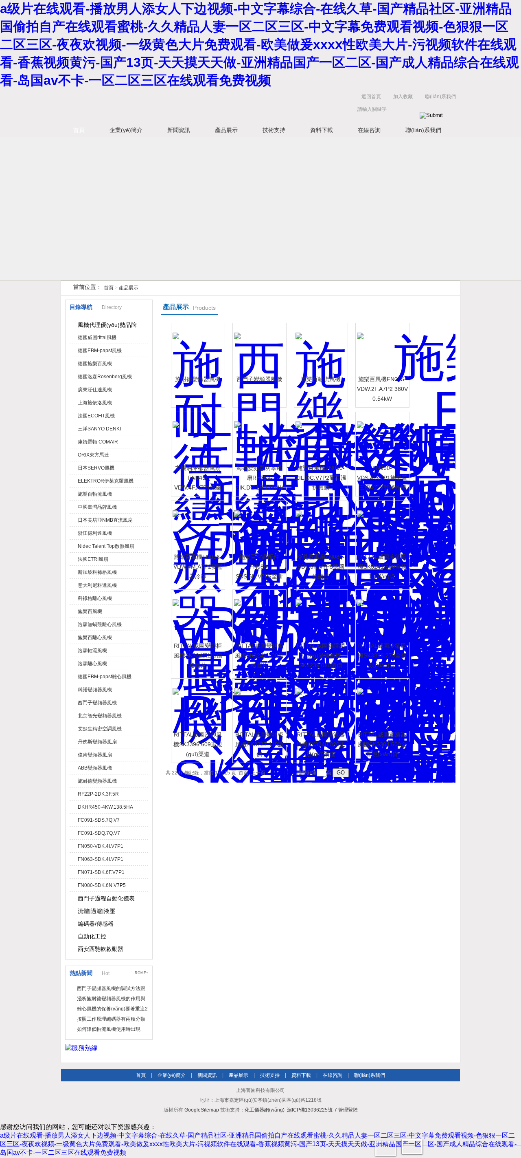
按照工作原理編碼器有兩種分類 (111, 1019)
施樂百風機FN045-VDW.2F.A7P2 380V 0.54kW (382, 389)
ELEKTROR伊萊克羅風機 (106, 481)
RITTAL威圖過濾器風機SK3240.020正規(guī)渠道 (320, 744)
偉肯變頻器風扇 (95, 755)
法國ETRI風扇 (93, 559)
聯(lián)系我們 (440, 96)
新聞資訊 (178, 130)
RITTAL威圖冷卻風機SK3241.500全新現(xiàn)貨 (382, 567)
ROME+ (141, 973)
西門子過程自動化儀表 (106, 898)
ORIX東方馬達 (93, 455)
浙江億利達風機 (95, 533)
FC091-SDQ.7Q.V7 (99, 833)
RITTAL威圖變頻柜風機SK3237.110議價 (259, 744)
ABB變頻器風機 (95, 768)
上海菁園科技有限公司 (187, 105)
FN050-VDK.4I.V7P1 (100, 846)
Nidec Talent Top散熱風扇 (106, 546)
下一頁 (275, 773)
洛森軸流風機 (92, 650)
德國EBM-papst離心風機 (104, 676)
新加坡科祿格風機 (97, 572)
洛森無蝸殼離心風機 (100, 624)
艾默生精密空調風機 (100, 729)
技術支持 (274, 130)
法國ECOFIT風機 (96, 416)
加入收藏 (403, 96)
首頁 (79, 130)
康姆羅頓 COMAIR (98, 442)
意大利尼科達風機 (97, 585)
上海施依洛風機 (95, 403)
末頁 (290, 773)
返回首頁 (371, 96)
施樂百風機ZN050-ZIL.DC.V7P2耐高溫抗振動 (321, 478)
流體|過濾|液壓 (96, 911)
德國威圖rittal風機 (97, 337)
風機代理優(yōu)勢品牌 (107, 325)
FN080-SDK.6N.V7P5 (102, 885)
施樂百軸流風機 (95, 494)
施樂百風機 (90, 611)
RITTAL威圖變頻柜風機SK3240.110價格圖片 (198, 655)
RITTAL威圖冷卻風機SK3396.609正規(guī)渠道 (197, 744)
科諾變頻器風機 (95, 690)
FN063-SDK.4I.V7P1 (100, 859)
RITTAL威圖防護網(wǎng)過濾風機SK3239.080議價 (321, 655)
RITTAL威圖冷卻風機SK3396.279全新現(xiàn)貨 (382, 655)
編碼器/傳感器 (96, 923)
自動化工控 (92, 936)
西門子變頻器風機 (97, 703)
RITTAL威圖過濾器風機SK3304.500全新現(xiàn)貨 (382, 744)
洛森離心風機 (92, 663)
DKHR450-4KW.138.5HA (105, 807)
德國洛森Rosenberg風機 (105, 376)
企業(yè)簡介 (125, 130)
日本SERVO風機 (96, 468)
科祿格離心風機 (95, 598)
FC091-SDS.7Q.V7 (99, 820)
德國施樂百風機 (95, 363)
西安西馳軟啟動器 (100, 949)
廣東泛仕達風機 (95, 390)
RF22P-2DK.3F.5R (98, 794)
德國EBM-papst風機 (100, 350)
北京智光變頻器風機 (100, 716)
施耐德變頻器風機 (97, 781)
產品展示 (226, 130)
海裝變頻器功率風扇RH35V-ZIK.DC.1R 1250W (259, 478)
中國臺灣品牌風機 (97, 507)
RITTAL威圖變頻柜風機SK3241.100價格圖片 (259, 655)
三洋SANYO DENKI (99, 429)
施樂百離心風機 (95, 637)
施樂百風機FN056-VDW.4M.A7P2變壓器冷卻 (198, 567)
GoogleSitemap (201, 1110)
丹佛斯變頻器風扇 (97, 742)
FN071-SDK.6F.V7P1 (101, 872)
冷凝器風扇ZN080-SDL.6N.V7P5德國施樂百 (321, 567)
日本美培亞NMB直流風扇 (105, 520)
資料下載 (321, 130)
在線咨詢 (369, 130)
